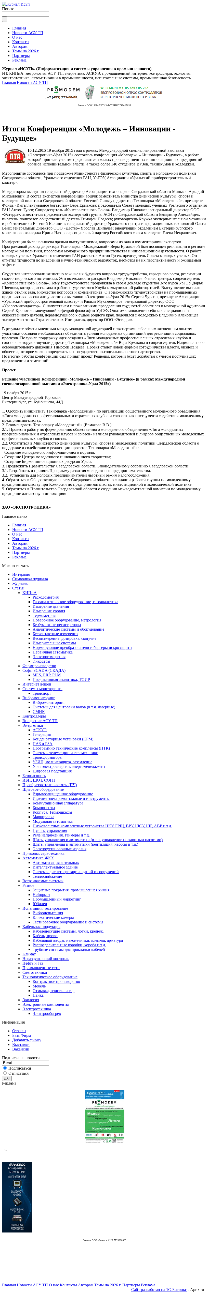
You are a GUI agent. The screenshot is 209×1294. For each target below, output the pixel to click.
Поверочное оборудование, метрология (67, 620)
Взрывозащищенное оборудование (63, 794)
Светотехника (34, 972)
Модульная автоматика (53, 821)
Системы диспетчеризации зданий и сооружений (76, 872)
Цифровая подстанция (52, 771)
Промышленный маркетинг (57, 899)
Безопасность (34, 775)
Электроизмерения (49, 656)
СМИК (39, 711)
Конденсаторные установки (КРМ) (63, 739)
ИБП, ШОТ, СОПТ (39, 780)
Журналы (20, 583)
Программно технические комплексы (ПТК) (71, 748)
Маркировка (43, 817)
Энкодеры (41, 661)
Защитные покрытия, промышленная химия (71, 890)
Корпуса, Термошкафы (52, 812)
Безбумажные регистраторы (57, 624)
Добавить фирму (26, 1040)
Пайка (38, 995)
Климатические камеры (53, 917)
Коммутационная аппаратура (58, 803)
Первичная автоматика (53, 652)
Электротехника (36, 1009)
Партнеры (21, 552)
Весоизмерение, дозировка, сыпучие (64, 638)
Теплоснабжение (47, 876)
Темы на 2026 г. (25, 548)
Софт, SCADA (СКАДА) (44, 670)
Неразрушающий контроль (45, 958)
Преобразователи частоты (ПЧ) (49, 785)
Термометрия (44, 615)
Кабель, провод (46, 936)
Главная (9, 82)
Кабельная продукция (41, 926)
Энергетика (32, 725)
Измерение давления (51, 606)
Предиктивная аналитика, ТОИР (61, 679)
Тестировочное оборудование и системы (68, 922)
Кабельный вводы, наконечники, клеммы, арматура (78, 940)
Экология (30, 1000)
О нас (17, 534)
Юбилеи (40, 904)
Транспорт (42, 693)
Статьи (18, 588)
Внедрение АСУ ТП (40, 721)
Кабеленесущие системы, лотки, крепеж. (68, 931)
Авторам (20, 543)
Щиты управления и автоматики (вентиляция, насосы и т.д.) (85, 844)
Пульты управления (50, 830)
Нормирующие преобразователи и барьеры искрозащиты (82, 647)
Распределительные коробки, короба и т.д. (69, 945)
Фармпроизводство (39, 666)
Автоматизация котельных (56, 862)
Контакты (20, 539)
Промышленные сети (41, 968)
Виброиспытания (48, 913)
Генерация (42, 734)
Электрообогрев (47, 1013)
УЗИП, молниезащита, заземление (62, 762)
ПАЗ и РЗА (43, 743)
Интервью (21, 574)
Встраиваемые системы (42, 881)
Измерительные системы (54, 643)
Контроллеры (34, 716)
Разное (28, 885)
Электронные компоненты (45, 1004)
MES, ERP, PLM (47, 675)
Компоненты (44, 807)
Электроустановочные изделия (59, 849)
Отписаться (18, 1073)
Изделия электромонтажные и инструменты (71, 798)
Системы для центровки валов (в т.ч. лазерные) (74, 707)
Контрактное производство (56, 981)
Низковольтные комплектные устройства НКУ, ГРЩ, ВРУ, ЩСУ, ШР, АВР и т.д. (102, 826)
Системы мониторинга (42, 689)
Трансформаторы (47, 757)
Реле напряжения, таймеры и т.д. (61, 835)
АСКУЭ (40, 730)
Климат (29, 954)
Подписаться (19, 1068)
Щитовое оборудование (43, 789)
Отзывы (19, 1031)
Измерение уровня (49, 611)
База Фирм (21, 1035)
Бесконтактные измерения (55, 634)
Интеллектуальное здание (55, 867)
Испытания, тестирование (45, 908)
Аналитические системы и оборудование (68, 629)
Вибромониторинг (38, 698)
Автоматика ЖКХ (38, 858)
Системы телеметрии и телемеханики (65, 753)
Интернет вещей (36, 684)
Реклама (19, 557)
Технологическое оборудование (49, 977)
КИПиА (29, 592)
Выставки (21, 1044)
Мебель (39, 986)
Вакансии (20, 1049)
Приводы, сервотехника (43, 853)
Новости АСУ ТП (32, 82)
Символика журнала (30, 579)
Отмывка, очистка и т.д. (53, 990)
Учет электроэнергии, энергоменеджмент (69, 766)
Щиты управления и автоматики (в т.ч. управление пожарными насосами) (98, 840)
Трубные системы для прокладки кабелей (69, 949)
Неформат (41, 894)
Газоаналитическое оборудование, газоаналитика (75, 602)
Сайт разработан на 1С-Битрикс (159, 1289)
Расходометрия (46, 597)
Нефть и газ (32, 963)
